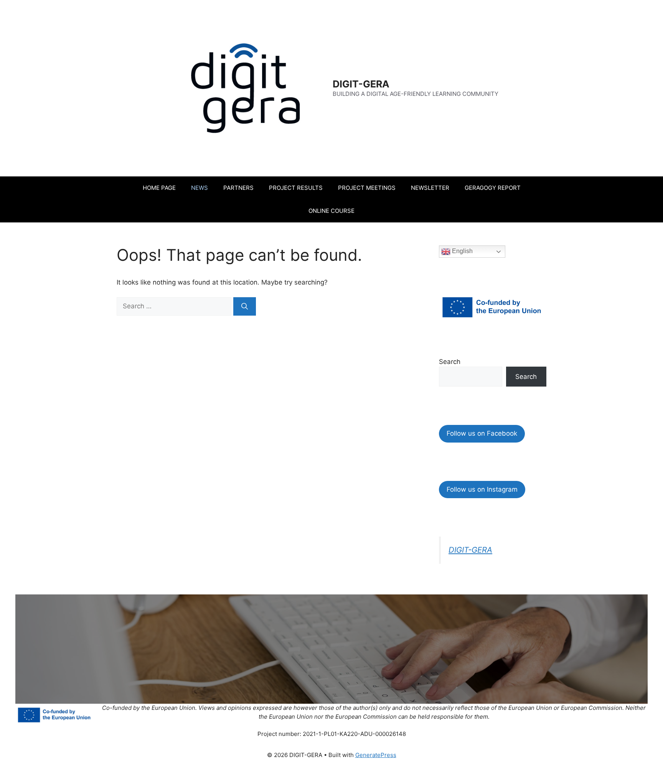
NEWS (199, 187)
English (461, 251)
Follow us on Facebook (482, 433)
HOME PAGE (159, 187)
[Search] (244, 306)
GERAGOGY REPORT (493, 187)
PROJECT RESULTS (296, 187)
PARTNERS (238, 187)
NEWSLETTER (430, 187)
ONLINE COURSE (331, 210)
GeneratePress (375, 755)
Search (449, 361)
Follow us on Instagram (482, 489)
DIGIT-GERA (361, 84)
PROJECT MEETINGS (367, 187)
